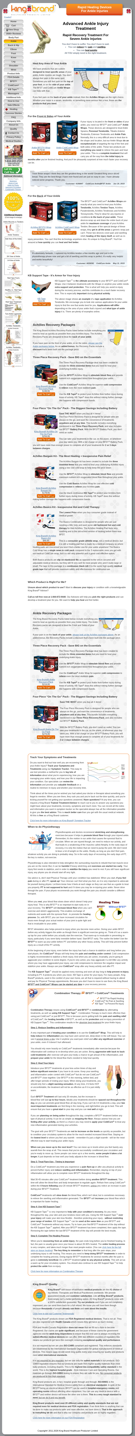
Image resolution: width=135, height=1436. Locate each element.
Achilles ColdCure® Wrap (67, 227)
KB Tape (42, 299)
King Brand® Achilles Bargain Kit (46, 489)
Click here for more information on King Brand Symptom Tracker (60, 820)
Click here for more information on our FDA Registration (59, 1418)
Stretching (13, 181)
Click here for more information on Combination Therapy (57, 1271)
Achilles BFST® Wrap (41, 227)
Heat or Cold (13, 183)
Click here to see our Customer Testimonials (53, 1314)
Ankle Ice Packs (13, 185)
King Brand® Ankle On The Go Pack (46, 730)
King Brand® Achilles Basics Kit (46, 537)
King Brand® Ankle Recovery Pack (46, 681)
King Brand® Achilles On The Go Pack (46, 433)
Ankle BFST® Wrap (41, 148)
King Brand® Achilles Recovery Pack (46, 387)
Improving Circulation (13, 187)
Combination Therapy (13, 189)
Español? (7, 17)
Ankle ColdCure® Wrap (67, 148)
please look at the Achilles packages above (93, 635)
